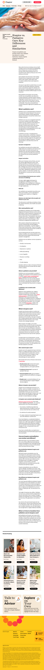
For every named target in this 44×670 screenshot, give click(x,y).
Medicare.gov (11, 659)
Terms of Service (23, 633)
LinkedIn (29, 633)
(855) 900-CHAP (27, 2)
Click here (4, 666)
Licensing (22, 637)
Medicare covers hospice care (26, 401)
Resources (8, 5)
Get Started (37, 2)
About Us (15, 631)
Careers (22, 631)
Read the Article (7, 562)
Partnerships (14, 5)
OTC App (19, 5)
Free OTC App (16, 637)
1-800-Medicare (17, 659)
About (4, 5)
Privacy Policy (23, 635)
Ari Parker (6, 38)
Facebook (29, 631)
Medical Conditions (36, 34)
